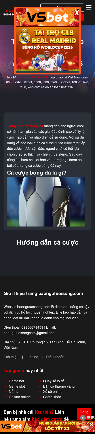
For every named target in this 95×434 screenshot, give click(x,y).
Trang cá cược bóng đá (25, 126)
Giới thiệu (11, 357)
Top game (14, 370)
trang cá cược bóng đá (33, 77)
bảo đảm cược (47, 419)
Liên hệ (32, 357)
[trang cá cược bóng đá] (14, 12)
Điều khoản (55, 357)
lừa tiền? (44, 412)
